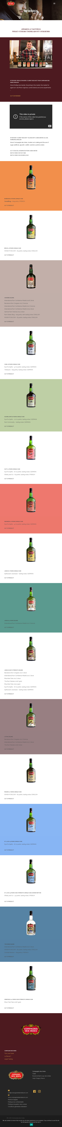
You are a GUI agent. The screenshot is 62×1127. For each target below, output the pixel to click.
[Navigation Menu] (54, 3)
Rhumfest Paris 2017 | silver (12, 678)
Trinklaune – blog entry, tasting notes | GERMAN (18, 370)
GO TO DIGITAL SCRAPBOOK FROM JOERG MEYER (23, 150)
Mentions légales (13, 1099)
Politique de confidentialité (15, 1102)
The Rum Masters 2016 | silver (13, 745)
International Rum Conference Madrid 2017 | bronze (19, 306)
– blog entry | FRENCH (14, 201)
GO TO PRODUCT (9, 205)
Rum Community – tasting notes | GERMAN (17, 422)
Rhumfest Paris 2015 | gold (12, 684)
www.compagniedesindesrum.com (18, 1097)
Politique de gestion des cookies (17, 1104)
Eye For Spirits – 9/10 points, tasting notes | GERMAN (20, 367)
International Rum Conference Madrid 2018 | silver (19, 300)
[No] (60, 1123)
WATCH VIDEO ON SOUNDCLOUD (19, 155)
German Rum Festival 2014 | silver (14, 312)
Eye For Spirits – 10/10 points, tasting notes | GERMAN (20, 419)
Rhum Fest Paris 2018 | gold (12, 1002)
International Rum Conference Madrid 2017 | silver (19, 675)
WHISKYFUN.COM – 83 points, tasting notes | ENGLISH (21, 251)
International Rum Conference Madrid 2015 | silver (19, 309)
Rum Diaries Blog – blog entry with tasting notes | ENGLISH (22, 314)
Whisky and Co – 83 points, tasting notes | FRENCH (19, 474)
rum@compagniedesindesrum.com (18, 1092)
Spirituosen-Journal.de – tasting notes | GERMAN (18, 573)
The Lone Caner (9, 1053)
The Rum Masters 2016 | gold (13, 681)
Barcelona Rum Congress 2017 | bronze (16, 303)
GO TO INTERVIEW (15, 96)
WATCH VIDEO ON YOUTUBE (18, 153)
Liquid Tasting (8, 1059)
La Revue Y (7, 1056)
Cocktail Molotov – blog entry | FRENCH (16, 952)
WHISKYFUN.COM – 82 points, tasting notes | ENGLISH (21, 794)
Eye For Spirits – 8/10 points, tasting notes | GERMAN (20, 472)
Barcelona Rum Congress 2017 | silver (15, 673)
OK (31, 1124)
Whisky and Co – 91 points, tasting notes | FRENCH (19, 895)
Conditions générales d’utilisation (17, 1106)
